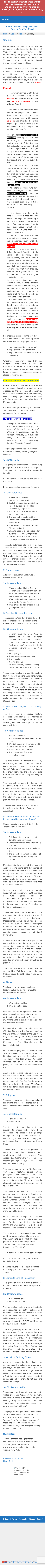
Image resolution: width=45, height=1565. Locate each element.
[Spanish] (35, 1562)
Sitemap (32, 1525)
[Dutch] (5, 1562)
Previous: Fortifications (13, 1458)
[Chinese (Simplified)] (3, 1562)
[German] (17, 1562)
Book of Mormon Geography (16, 1525)
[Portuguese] (28, 1562)
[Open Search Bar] (43, 18)
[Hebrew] (21, 1562)
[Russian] (31, 1562)
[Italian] (24, 1562)
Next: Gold (8, 1461)
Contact (40, 1525)
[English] (9, 1562)
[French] (13, 1562)
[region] (22, 1471)
